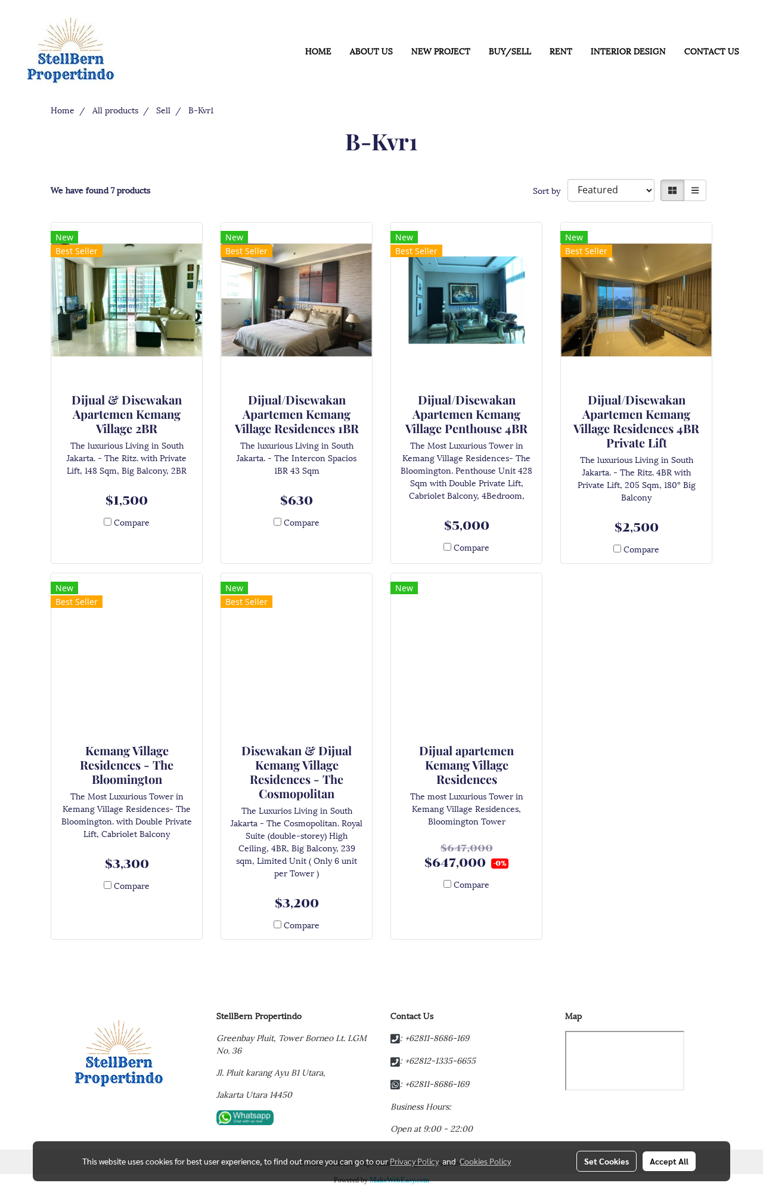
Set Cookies (606, 1161)
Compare (132, 521)
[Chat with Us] (245, 1116)
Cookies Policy (485, 1161)
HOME (318, 50)
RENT (561, 50)
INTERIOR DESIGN (628, 50)
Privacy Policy (414, 1161)
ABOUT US (371, 50)
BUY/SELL (510, 50)
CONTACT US (711, 50)
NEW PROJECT (440, 50)
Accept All (669, 1161)
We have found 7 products (100, 189)
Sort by (550, 190)
